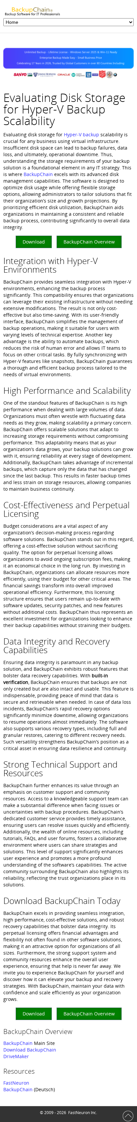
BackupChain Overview (89, 242)
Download (34, 242)
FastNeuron (16, 1083)
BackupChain (38, 174)
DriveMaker (16, 1056)
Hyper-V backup (81, 134)
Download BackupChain (29, 1050)
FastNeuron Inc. (82, 1112)
